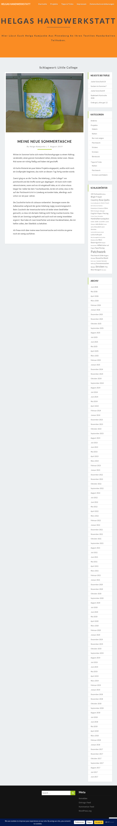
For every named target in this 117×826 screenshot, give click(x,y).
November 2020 (97, 589)
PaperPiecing (100, 248)
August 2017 (95, 767)
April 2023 (94, 456)
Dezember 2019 (97, 639)
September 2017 (97, 763)
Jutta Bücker (99, 224)
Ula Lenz (103, 270)
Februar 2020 (96, 630)
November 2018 (97, 699)
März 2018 (95, 735)
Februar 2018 (96, 740)
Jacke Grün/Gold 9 (98, 91)
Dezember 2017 (97, 749)
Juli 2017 (94, 772)
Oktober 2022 (96, 484)
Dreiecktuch (94, 208)
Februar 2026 (96, 305)
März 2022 (95, 516)
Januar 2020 (95, 635)
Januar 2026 (95, 310)
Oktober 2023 (96, 429)
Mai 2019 (94, 671)
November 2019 (97, 644)
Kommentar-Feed (86, 806)
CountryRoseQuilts (95, 203)
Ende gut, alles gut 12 (99, 102)
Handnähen (95, 218)
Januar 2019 (95, 690)
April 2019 (94, 676)
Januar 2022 (95, 525)
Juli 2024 (94, 392)
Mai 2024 (94, 401)
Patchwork (96, 143)
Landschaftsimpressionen (97, 232)
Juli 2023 (94, 442)
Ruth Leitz (93, 261)
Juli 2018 (94, 717)
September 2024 (97, 383)
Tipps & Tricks (67, 4)
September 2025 (97, 328)
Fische (92, 216)
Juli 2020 (94, 607)
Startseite (42, 4)
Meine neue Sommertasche (44, 141)
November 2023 (97, 424)
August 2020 (95, 603)
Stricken (95, 152)
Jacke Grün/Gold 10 (98, 81)
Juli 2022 (94, 497)
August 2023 (95, 438)
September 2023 (97, 433)
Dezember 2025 (97, 314)
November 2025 (97, 319)
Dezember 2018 (97, 694)
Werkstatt (96, 156)
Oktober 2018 (96, 703)
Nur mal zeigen (98, 138)
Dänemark (101, 208)
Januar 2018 (95, 745)
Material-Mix (94, 240)
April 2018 (94, 731)
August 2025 (95, 332)
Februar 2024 (96, 410)
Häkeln (94, 129)
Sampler (98, 261)
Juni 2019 (94, 667)
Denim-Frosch (105, 203)
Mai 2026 (94, 291)
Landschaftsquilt (96, 235)
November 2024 (97, 374)
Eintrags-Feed (85, 802)
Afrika (104, 194)
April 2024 (94, 406)
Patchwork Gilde (97, 255)
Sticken (95, 147)
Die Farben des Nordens (97, 205)
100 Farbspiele (96, 194)
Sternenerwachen (102, 263)
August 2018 (95, 712)
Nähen (94, 133)
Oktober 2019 (96, 648)
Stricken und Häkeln (100, 175)
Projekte (54, 4)
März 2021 (95, 571)
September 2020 (97, 598)
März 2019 (95, 681)
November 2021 (97, 534)
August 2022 (95, 493)
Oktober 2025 (96, 323)
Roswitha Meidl (102, 258)
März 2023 (95, 461)
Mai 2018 (94, 726)
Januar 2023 (95, 470)
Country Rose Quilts (100, 200)
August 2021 (95, 548)
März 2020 (95, 625)
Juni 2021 (94, 557)
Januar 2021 (95, 580)
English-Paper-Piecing (99, 213)
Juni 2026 (94, 287)
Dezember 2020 (97, 584)
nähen (99, 245)
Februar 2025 (96, 360)
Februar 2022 (96, 520)
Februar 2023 (96, 465)
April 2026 (94, 296)
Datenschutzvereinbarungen (102, 4)
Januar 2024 (95, 415)
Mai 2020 (94, 616)
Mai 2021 (94, 561)
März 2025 (95, 355)
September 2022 (97, 488)
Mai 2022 (94, 506)
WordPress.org (85, 810)
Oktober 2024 (96, 378)
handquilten (105, 219)
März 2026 (95, 300)
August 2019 (95, 658)
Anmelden (83, 798)
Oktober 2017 (96, 758)
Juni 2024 (94, 397)
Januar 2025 (95, 365)
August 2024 (95, 388)
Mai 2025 (94, 346)
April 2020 (94, 621)
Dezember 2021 (97, 529)
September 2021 (97, 543)
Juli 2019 (94, 662)
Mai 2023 (94, 452)
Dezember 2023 (97, 419)
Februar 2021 (96, 575)
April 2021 (94, 566)
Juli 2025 (94, 337)
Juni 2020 (94, 612)
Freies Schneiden (98, 216)
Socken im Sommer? (99, 86)
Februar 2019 (96, 685)
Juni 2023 (94, 447)
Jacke (96, 222)
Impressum (81, 4)
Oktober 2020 (96, 593)
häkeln (92, 221)
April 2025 (94, 351)
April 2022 (94, 511)
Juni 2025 (94, 342)
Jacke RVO (102, 221)
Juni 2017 (94, 777)
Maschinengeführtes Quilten (98, 237)
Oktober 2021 (96, 538)
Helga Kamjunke (38, 146)
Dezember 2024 (97, 369)
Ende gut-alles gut (99, 211)
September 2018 (97, 708)
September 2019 (97, 653)
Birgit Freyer (96, 196)
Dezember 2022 (97, 474)
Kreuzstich (97, 227)
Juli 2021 (94, 552)
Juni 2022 (94, 502)
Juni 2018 (94, 722)
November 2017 (97, 754)
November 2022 (97, 479)
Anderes (94, 120)
